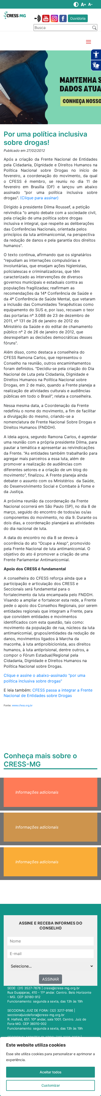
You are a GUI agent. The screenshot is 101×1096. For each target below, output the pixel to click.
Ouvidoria (78, 18)
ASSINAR (50, 979)
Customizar (50, 1085)
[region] (50, 1066)
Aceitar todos (51, 1072)
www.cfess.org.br (22, 705)
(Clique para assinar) (39, 197)
